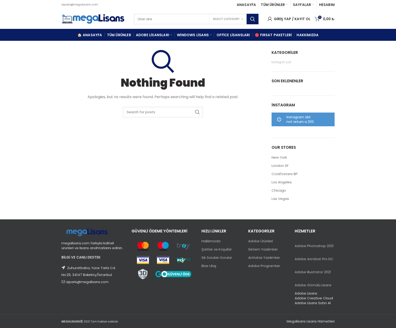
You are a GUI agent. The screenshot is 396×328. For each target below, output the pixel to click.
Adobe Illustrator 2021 (313, 272)
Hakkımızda (210, 241)
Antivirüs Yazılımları (264, 257)
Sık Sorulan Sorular (216, 257)
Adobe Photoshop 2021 (314, 245)
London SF (280, 165)
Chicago (279, 190)
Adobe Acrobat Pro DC (314, 258)
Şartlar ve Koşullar (216, 249)
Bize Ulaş (208, 265)
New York (279, 157)
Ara (252, 19)
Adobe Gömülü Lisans (313, 285)
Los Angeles (282, 182)
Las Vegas (280, 198)
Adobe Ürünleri (260, 241)
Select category (226, 19)
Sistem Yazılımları (263, 249)
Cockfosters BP (285, 173)
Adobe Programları (264, 265)
